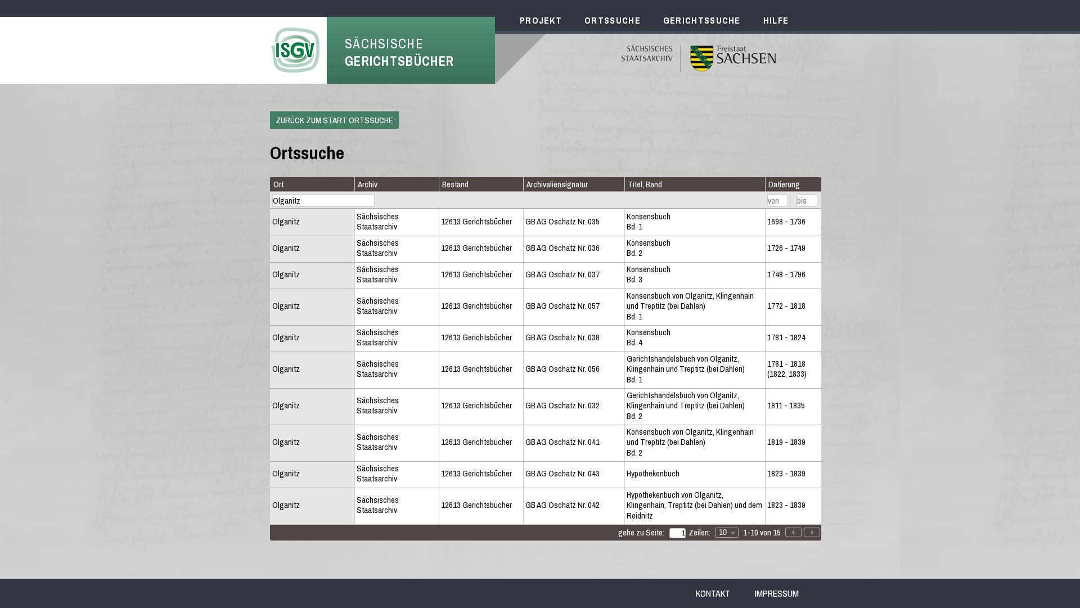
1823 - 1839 (786, 474)
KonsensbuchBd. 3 (648, 274)
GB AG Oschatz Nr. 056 (562, 369)
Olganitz (286, 222)
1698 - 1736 (786, 222)
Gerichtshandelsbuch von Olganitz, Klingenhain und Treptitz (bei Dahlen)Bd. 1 (686, 369)
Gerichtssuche (702, 20)
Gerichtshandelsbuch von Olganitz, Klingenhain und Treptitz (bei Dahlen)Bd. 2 (686, 405)
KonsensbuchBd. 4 (648, 337)
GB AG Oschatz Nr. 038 (562, 337)
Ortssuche (612, 20)
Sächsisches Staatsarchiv (378, 221)
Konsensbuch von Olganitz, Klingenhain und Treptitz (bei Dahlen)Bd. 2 (690, 442)
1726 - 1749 (786, 248)
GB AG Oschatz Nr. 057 (562, 306)
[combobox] (727, 533)
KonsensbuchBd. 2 (648, 248)
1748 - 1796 (786, 274)
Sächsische (399, 52)
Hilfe (776, 20)
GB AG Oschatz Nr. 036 (562, 248)
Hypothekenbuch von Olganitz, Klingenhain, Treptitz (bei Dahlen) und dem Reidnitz (694, 505)
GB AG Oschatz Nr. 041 (562, 442)
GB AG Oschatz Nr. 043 (562, 474)
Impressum (777, 593)
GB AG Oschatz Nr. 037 (562, 274)
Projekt (541, 20)
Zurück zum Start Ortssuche (334, 120)
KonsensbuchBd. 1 (648, 221)
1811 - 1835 (786, 405)
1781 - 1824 (786, 337)
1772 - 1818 (786, 306)
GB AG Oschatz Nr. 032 (562, 405)
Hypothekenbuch (653, 474)
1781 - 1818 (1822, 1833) (787, 369)
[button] (812, 532)
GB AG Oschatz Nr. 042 (562, 505)
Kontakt (713, 593)
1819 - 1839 (786, 442)
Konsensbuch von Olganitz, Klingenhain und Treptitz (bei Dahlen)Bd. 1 (690, 306)
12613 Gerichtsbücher (476, 222)
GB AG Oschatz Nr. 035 (562, 222)
